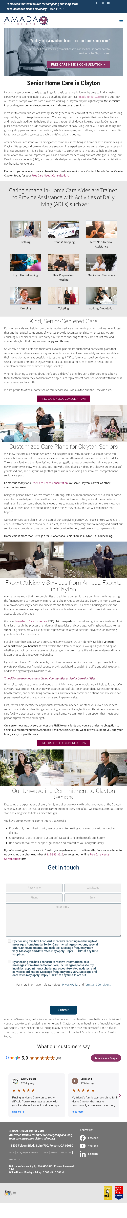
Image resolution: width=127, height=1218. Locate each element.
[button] (63, 399)
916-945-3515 (57, 9)
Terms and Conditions (97, 985)
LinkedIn (93, 1153)
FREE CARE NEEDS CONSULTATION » (78, 64)
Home (11, 1152)
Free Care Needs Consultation (50, 176)
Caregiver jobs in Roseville (27, 1152)
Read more (18, 1112)
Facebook (93, 1138)
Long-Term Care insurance (31, 621)
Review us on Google (105, 1058)
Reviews (54, 1152)
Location (44, 1152)
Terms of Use (66, 1152)
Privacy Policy (70, 985)
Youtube (93, 1145)
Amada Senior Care (89, 97)
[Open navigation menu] (121, 20)
